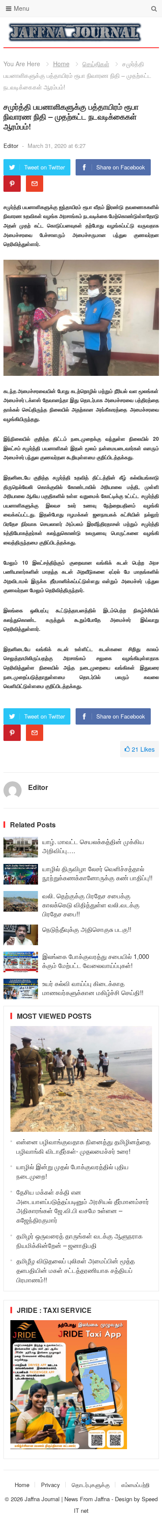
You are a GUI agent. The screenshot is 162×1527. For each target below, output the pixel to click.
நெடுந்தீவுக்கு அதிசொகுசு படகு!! (86, 929)
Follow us (118, 32)
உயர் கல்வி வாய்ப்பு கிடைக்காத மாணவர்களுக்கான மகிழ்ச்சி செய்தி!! (92, 988)
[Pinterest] (12, 183)
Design (124, 1499)
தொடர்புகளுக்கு (91, 1485)
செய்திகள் (96, 63)
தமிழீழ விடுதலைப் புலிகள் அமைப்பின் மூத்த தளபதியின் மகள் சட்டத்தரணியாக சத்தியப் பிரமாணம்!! (75, 1270)
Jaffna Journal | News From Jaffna (67, 1499)
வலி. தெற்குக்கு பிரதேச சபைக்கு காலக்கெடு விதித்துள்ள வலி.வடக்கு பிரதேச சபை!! (91, 904)
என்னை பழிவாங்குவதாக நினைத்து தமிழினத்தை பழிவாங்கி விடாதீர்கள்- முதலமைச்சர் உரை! (83, 1146)
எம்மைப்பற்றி (135, 1485)
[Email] (34, 183)
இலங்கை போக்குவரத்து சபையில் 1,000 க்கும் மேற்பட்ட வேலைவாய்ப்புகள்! (95, 961)
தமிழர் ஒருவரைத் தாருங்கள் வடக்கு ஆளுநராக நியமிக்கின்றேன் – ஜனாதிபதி (79, 1240)
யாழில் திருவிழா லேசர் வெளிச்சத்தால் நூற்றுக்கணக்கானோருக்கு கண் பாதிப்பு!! (97, 873)
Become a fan (146, 32)
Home (61, 63)
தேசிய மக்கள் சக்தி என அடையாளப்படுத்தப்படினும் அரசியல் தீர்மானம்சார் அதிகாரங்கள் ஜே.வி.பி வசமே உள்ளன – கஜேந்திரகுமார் (82, 1205)
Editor (11, 145)
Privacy (50, 1485)
